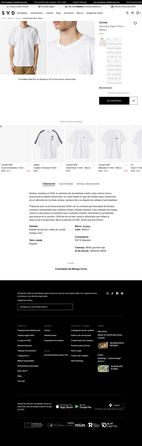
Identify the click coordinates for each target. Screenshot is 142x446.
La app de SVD (24, 340)
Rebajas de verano (94, 13)
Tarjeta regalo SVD (25, 335)
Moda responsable (25, 361)
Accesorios (69, 13)
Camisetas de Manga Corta (71, 269)
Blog (19, 376)
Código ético (23, 356)
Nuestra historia (24, 345)
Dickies (18, 18)
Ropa (58, 13)
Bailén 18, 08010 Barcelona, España (110, 336)
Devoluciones (50, 335)
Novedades (22, 13)
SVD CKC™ (22, 371)
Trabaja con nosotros (26, 351)
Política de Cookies (79, 356)
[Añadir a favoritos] (135, 23)
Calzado (49, 13)
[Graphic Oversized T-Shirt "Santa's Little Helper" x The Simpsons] (48, 144)
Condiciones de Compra (82, 340)
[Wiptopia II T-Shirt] (113, 144)
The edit (21, 381)
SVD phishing (77, 361)
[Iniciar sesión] (132, 13)
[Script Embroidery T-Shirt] (16, 144)
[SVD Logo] (8, 13)
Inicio (4, 18)
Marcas (80, 13)
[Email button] (134, 101)
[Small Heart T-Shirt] (81, 144)
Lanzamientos (36, 13)
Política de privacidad (81, 335)
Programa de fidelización (28, 330)
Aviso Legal (76, 351)
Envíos (47, 330)
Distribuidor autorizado (27, 366)
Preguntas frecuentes (54, 340)
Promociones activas (80, 345)
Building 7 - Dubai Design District (109, 359)
